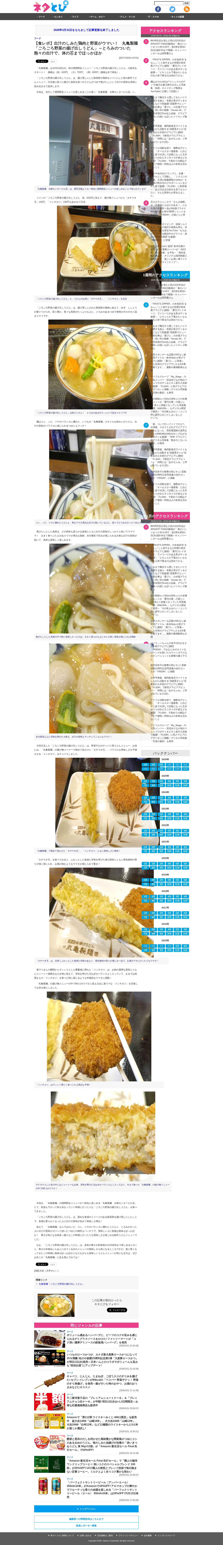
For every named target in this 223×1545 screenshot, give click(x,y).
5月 (177, 781)
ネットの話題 (177, 17)
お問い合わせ (85, 1535)
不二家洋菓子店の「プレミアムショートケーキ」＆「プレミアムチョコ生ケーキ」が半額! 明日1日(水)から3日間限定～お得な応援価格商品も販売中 (102, 1402)
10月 (169, 785)
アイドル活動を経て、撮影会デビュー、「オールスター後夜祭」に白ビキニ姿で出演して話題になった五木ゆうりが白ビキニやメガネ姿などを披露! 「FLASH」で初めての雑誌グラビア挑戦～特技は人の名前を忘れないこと (169, 158)
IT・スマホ (153, 17)
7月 (145, 785)
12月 (185, 785)
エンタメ (58, 17)
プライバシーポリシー (128, 1535)
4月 (169, 781)
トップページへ (86, 1509)
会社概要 (148, 1535)
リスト (52, 61)
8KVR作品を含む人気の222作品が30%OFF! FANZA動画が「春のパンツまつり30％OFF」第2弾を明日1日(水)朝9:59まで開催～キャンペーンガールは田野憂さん (169, 47)
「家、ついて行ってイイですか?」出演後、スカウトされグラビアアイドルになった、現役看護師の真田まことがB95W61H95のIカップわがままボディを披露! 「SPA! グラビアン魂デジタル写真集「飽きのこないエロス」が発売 (169, 434)
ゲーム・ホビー (97, 17)
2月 (153, 765)
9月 (161, 785)
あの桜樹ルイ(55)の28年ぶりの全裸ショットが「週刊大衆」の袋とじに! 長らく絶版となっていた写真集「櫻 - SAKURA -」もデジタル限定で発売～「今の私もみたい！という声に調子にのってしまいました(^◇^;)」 (169, 408)
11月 (177, 785)
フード (42, 17)
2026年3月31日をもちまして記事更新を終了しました (86, 30)
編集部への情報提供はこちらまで (86, 1519)
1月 (145, 765)
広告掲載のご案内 (105, 1535)
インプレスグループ (166, 1535)
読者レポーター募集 (86, 1525)
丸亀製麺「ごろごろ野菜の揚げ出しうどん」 (62, 1284)
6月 (185, 781)
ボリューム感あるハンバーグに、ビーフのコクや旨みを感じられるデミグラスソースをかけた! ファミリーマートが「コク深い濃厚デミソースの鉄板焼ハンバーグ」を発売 (102, 1339)
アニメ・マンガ (127, 17)
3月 (161, 765)
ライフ (75, 17)
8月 (153, 785)
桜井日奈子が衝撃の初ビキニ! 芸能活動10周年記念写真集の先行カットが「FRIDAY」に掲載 (168, 474)
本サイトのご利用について (62, 1535)
